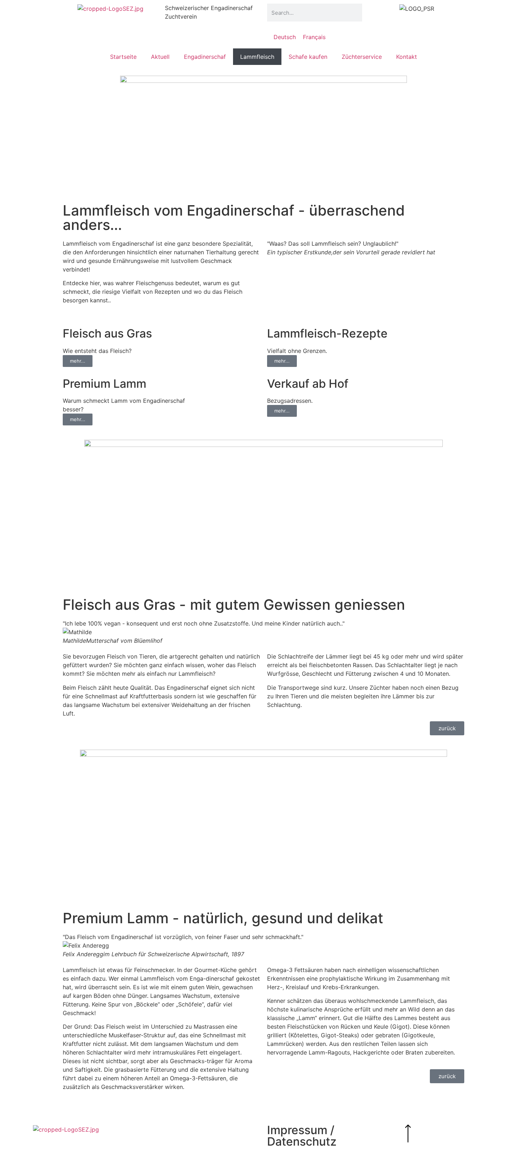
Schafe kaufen (308, 56)
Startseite (123, 56)
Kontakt (406, 56)
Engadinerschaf (205, 56)
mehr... (77, 361)
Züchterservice (362, 56)
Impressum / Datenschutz (302, 1135)
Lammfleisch (257, 56)
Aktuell (160, 56)
